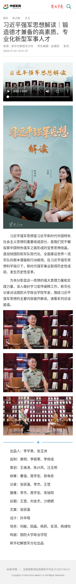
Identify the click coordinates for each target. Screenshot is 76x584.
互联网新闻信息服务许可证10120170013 (46, 569)
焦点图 (16, 18)
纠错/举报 (12, 569)
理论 (5, 18)
